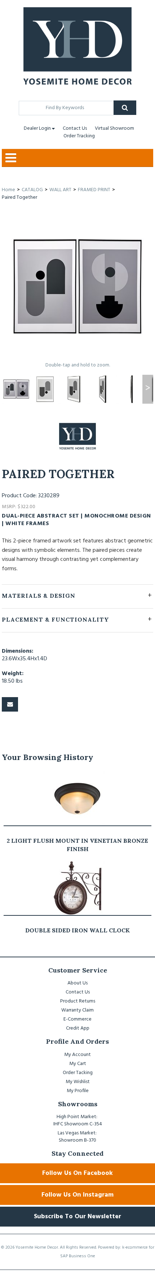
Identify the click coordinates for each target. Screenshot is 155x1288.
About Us (77, 983)
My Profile (78, 1091)
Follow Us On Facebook (77, 1173)
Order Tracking (79, 136)
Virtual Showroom (114, 128)
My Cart (77, 1064)
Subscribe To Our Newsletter (77, 1216)
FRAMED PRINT (94, 190)
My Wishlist (78, 1082)
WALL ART (60, 190)
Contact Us (75, 128)
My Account (77, 1055)
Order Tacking (78, 1073)
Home (8, 190)
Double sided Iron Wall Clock (77, 930)
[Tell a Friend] (10, 704)
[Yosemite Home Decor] (77, 46)
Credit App (77, 1028)
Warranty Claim (77, 1010)
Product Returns (77, 1001)
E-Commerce (77, 1019)
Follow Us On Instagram (77, 1195)
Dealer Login (37, 128)
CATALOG (32, 190)
